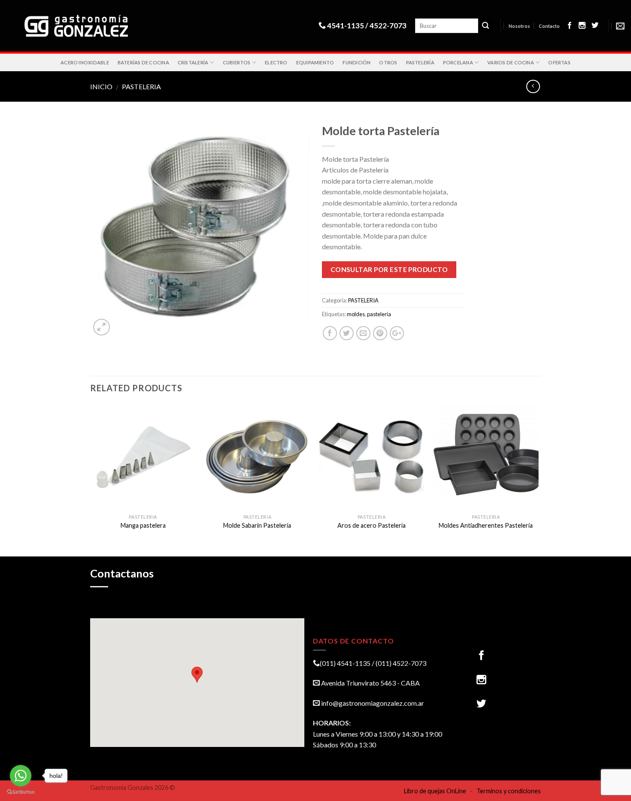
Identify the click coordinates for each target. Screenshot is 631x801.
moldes (356, 314)
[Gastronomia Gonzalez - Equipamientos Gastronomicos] (81, 26)
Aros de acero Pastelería (371, 525)
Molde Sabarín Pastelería (257, 525)
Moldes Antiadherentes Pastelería (486, 525)
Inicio (101, 86)
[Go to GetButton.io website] (20, 792)
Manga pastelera (143, 525)
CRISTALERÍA (193, 62)
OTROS (388, 62)
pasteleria (379, 314)
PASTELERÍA (420, 62)
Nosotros (519, 26)
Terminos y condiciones (508, 791)
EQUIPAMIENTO (315, 62)
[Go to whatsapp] (20, 775)
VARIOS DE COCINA (510, 62)
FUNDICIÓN (356, 62)
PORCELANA (458, 62)
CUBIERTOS (237, 62)
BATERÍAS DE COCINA (143, 62)
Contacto (549, 26)
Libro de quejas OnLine (435, 791)
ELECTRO (276, 62)
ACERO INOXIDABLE (85, 62)
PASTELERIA (141, 86)
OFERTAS (559, 62)
